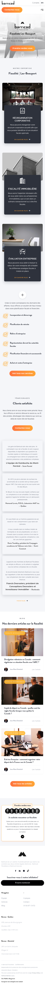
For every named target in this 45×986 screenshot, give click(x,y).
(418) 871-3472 (29, 906)
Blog (3, 906)
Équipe (4, 898)
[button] (42, 10)
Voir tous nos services (22, 373)
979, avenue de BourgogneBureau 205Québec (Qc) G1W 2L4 (11, 926)
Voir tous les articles (22, 784)
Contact (26, 902)
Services (4, 902)
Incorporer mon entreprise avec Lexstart (12, 982)
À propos (26, 898)
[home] (8, 3)
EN (42, 3)
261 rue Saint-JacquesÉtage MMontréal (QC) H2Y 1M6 (10, 950)
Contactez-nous (12, 10)
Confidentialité (19, 964)
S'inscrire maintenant (22, 883)
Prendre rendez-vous (22, 48)
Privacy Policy (36, 973)
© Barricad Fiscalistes (7, 964)
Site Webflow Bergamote (8, 979)
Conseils (35, 3)
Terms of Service (6, 975)
